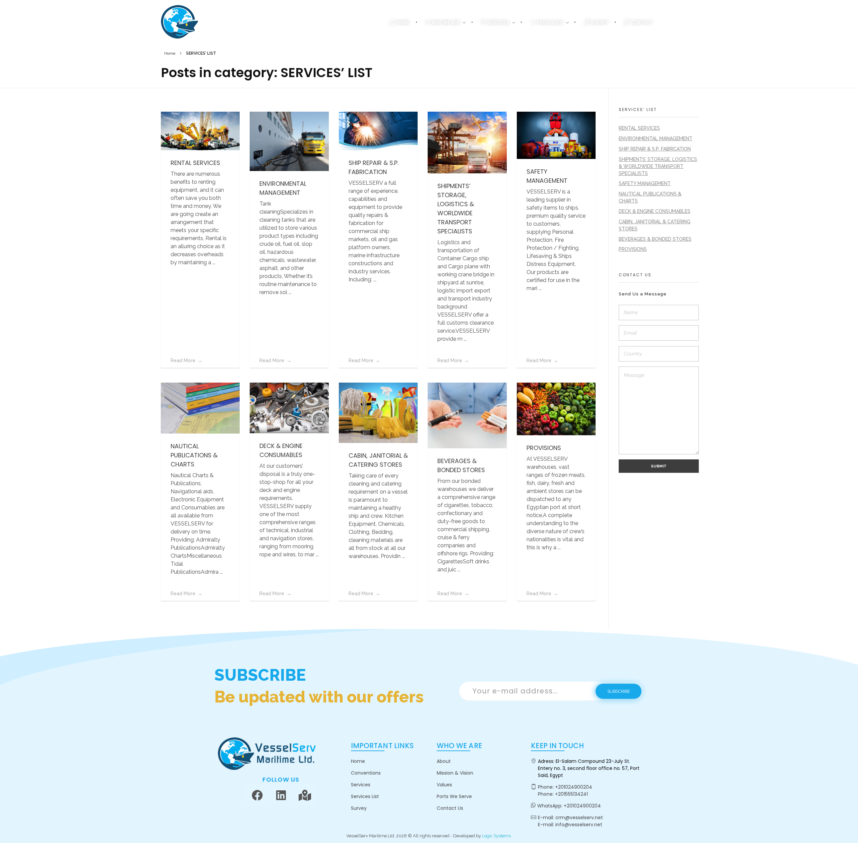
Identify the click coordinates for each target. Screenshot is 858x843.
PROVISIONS (544, 448)
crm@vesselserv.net (579, 817)
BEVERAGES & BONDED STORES (655, 239)
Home (169, 53)
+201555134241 (571, 794)
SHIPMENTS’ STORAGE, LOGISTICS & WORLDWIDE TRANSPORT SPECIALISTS (658, 166)
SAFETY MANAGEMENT (645, 183)
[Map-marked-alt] (305, 795)
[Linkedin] (281, 795)
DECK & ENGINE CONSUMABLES (654, 211)
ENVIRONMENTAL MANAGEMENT (655, 138)
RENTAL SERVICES (195, 163)
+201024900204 (573, 787)
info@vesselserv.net (578, 824)
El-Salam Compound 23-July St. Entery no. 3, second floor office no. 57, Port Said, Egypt (588, 768)
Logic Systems (496, 835)
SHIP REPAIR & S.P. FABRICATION (655, 149)
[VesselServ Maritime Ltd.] (211, 22)
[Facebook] (257, 795)
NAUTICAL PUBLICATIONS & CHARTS (194, 455)
